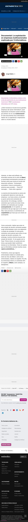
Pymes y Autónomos (19, 495)
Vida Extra (16, 466)
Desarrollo (18, 267)
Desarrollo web (6, 11)
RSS (20, 410)
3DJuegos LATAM (18, 505)
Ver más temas (6, 444)
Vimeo (15, 104)
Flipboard (19, 61)
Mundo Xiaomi (5, 473)
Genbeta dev (14, 6)
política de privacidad (21, 403)
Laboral (16, 434)
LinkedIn (3, 413)
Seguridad (4, 431)
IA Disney (21, 388)
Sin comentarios (7, 61)
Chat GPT (14, 388)
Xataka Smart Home (6, 470)
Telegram (17, 410)
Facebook (13, 61)
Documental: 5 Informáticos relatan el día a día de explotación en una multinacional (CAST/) (13, 100)
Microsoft (13, 28)
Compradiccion (5, 497)
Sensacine (16, 474)
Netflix (16, 437)
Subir (22, 456)
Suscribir (23, 399)
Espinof (16, 476)
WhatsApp (4, 439)
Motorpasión (17, 483)
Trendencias (4, 493)
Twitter (16, 61)
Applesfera (4, 468)
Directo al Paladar (6, 483)
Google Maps (6, 28)
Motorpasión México (19, 511)
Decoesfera (4, 495)
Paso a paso (5, 425)
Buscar (26, 450)
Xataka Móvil (4, 466)
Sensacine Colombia (19, 509)
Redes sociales (5, 434)
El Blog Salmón (17, 493)
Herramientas (17, 428)
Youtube (14, 410)
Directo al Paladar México (7, 511)
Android (20, 28)
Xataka (3, 464)
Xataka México (5, 505)
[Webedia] (24, 1)
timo (3, 437)
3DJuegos (16, 464)
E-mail (21, 61)
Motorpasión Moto (18, 486)
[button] (10, 74)
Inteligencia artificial (6, 428)
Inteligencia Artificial (19, 439)
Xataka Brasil (4, 507)
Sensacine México (18, 507)
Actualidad (17, 425)
